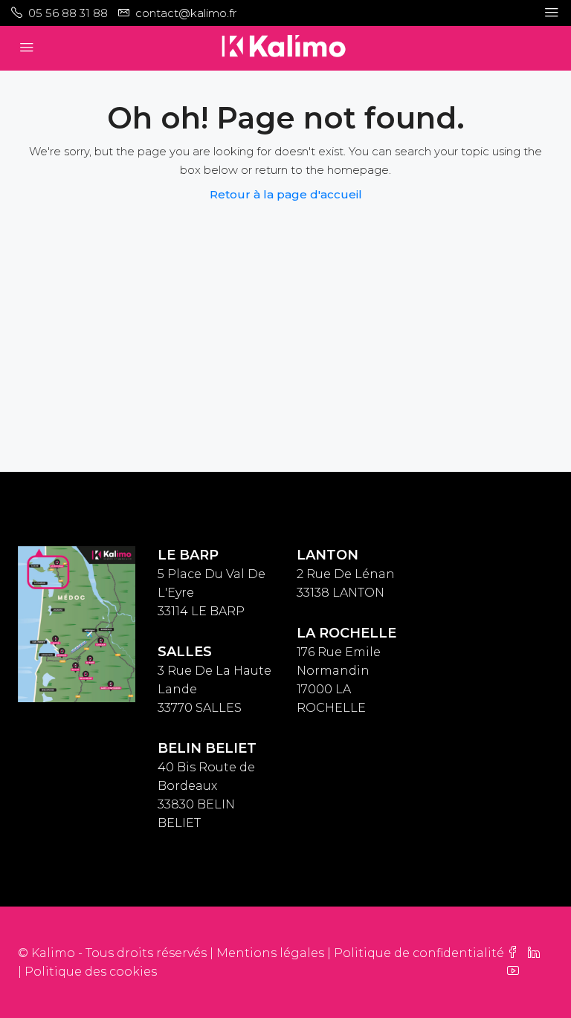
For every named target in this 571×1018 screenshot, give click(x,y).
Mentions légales (270, 953)
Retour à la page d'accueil (286, 194)
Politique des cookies (91, 971)
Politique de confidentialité (419, 953)
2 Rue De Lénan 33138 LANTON (346, 574)
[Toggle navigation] (551, 12)
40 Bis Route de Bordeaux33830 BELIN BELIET (207, 786)
